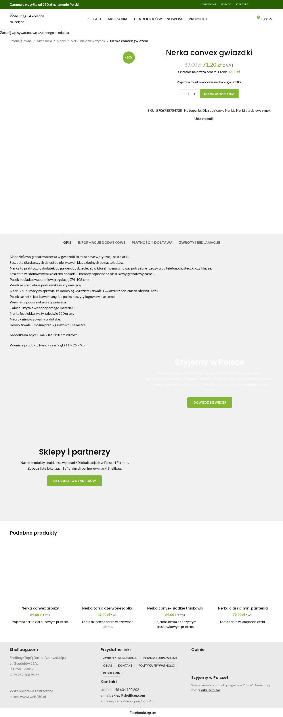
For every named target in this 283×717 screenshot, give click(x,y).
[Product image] (40, 573)
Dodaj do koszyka (219, 94)
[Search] (248, 18)
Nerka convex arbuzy (40, 608)
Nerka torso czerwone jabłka (107, 608)
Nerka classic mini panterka (243, 608)
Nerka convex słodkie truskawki (175, 608)
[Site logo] (29, 18)
